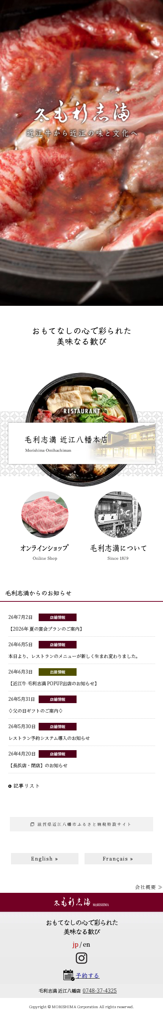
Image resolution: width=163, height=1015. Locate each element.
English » (44, 858)
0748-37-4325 (100, 990)
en (86, 944)
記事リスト (26, 785)
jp (75, 944)
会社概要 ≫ (149, 887)
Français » (118, 858)
